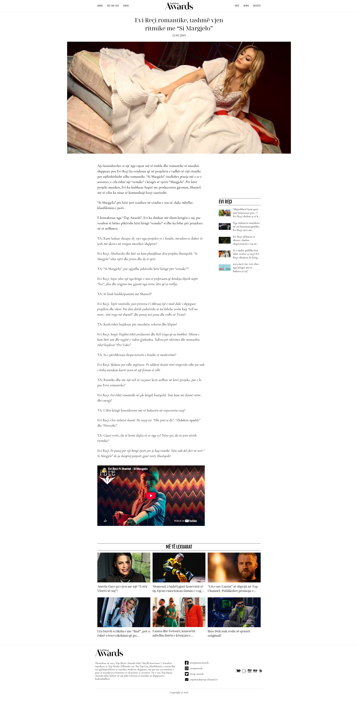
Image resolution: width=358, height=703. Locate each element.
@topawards (196, 668)
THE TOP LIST (113, 5)
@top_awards (197, 674)
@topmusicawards (199, 662)
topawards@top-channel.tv (204, 679)
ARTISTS (257, 5)
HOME (100, 5)
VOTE (237, 5)
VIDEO (126, 5)
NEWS (246, 5)
